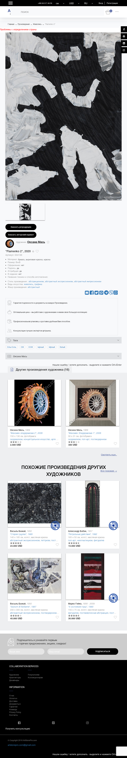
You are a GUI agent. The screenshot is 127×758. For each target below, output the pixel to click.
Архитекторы (15, 677)
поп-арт (86, 439)
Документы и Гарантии (15, 705)
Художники (14, 674)
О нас (11, 695)
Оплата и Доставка (13, 699)
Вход (101, 3)
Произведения (24, 24)
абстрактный (34, 287)
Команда (13, 709)
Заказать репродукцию (21, 227)
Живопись (37, 24)
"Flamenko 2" (50, 24)
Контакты (13, 715)
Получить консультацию (17, 728)
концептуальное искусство (37, 439)
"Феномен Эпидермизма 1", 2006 (84, 433)
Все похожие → (109, 470)
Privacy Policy (15, 712)
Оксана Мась (36, 242)
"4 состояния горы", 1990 (80, 607)
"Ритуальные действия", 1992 (82, 534)
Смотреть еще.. (109, 454)
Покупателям (33, 674)
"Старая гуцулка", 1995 (21, 534)
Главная (11, 24)
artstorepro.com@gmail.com (22, 744)
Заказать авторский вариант (21, 235)
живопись (28, 284)
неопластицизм (84, 540)
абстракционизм (36, 281)
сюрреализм (16, 439)
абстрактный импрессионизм (87, 281)
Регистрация (112, 3)
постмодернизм (98, 439)
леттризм (45, 540)
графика (38, 284)
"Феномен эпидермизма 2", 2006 (26, 433)
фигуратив (99, 540)
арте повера (57, 439)
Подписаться (102, 651)
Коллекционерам (34, 677)
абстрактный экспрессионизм (59, 281)
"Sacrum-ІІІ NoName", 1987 (23, 607)
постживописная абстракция (94, 613)
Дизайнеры (14, 680)
